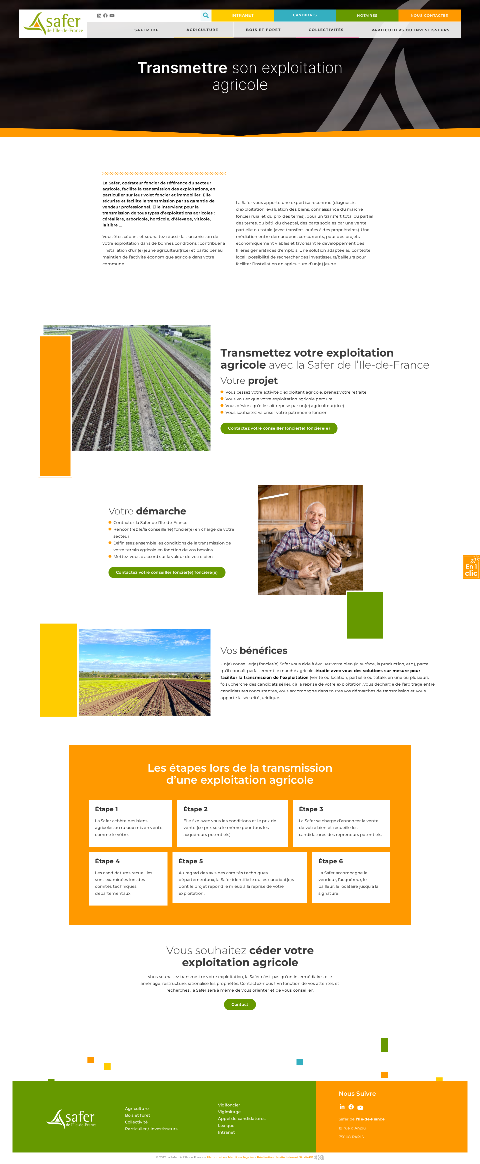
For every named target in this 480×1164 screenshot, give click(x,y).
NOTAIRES (367, 15)
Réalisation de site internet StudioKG (285, 1157)
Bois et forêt (263, 30)
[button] (206, 15)
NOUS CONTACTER (429, 15)
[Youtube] (112, 15)
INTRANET (243, 15)
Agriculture (202, 30)
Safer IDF (146, 30)
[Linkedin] (99, 15)
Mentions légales (241, 1157)
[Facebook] (105, 15)
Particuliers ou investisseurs (411, 30)
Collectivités (326, 30)
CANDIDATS (305, 15)
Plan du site (216, 1157)
